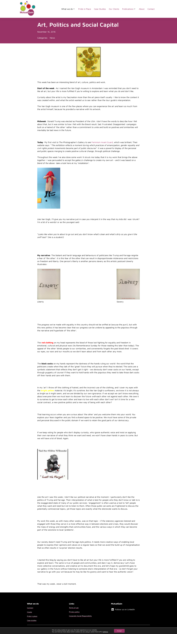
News (52, 38)
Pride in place (32, 616)
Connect (30, 608)
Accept (119, 631)
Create (29, 612)
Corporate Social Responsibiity (80, 616)
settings (105, 632)
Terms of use (74, 608)
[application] (48, 188)
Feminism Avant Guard (102, 142)
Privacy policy (74, 612)
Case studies (31, 620)
